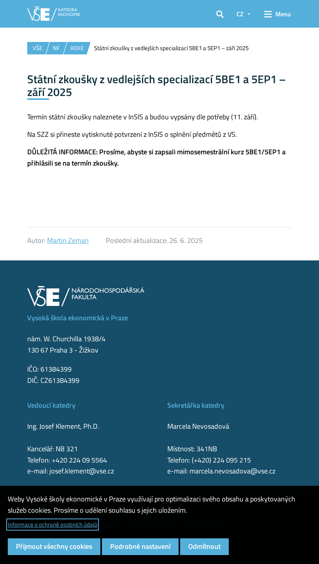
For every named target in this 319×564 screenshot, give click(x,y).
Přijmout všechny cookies (54, 546)
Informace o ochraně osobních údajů (52, 524)
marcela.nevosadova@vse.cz (232, 471)
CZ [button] (240, 14)
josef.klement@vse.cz (81, 471)
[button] (220, 14)
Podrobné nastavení (140, 546)
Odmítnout (204, 546)
